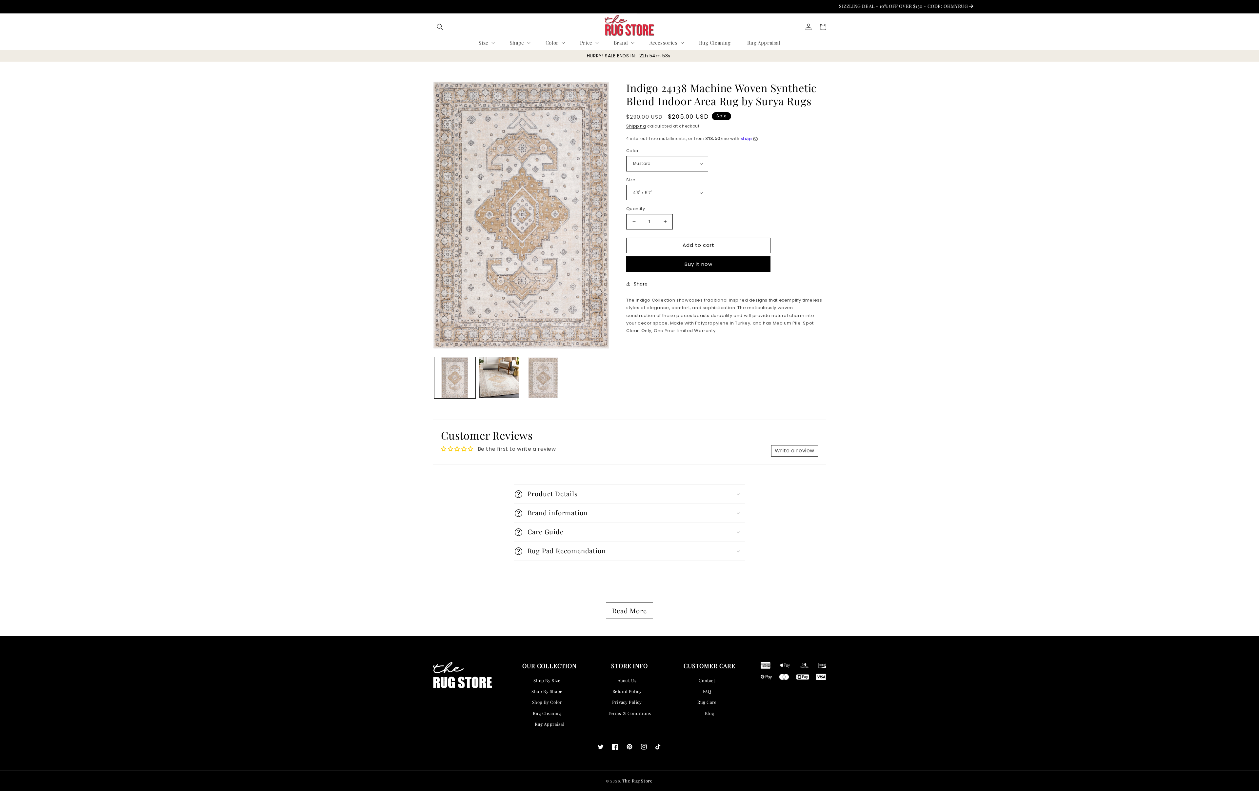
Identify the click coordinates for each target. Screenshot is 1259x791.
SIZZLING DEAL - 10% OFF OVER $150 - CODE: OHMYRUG (870, 6)
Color (632, 151)
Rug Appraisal (549, 724)
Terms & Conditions (629, 713)
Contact (707, 680)
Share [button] (641, 284)
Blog (709, 713)
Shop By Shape (547, 691)
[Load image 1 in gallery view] (454, 377)
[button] (440, 27)
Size (631, 180)
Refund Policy (627, 691)
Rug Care (707, 702)
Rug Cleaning (547, 713)
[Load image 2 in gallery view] (499, 377)
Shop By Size (546, 680)
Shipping (636, 126)
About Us (627, 680)
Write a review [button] (794, 450)
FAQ (707, 691)
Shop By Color (547, 702)
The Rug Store (637, 780)
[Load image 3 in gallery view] (543, 377)
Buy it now (698, 264)
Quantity (635, 209)
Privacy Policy (627, 702)
